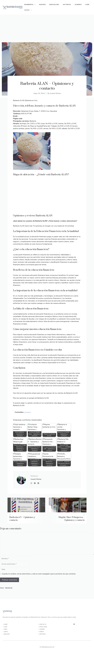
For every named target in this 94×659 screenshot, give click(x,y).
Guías (26, 10)
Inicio (2, 588)
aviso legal (43, 626)
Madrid (42, 4)
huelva (41, 631)
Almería (78, 4)
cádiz (6, 631)
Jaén (87, 4)
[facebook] (74, 624)
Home (5, 624)
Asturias (67, 4)
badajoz (7, 634)
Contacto (42, 624)
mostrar (27, 412)
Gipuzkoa (42, 634)
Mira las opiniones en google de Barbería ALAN (31, 398)
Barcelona (54, 4)
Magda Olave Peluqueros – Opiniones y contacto (71, 519)
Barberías (28, 4)
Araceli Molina (55, 93)
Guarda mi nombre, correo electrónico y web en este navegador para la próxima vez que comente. (39, 574)
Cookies (42, 629)
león (5, 629)
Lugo (5, 626)
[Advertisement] (47, 28)
